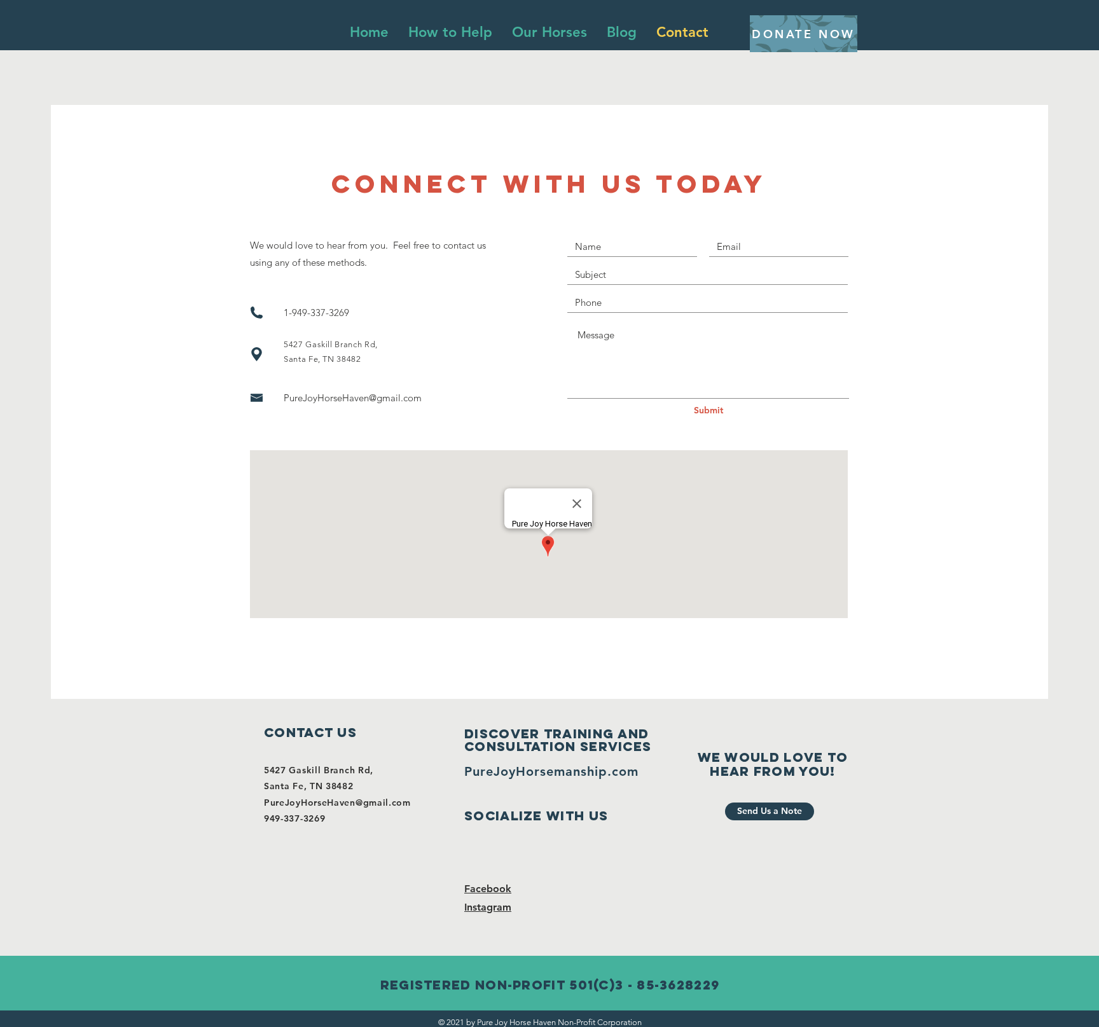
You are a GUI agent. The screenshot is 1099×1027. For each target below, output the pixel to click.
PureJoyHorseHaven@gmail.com (353, 398)
